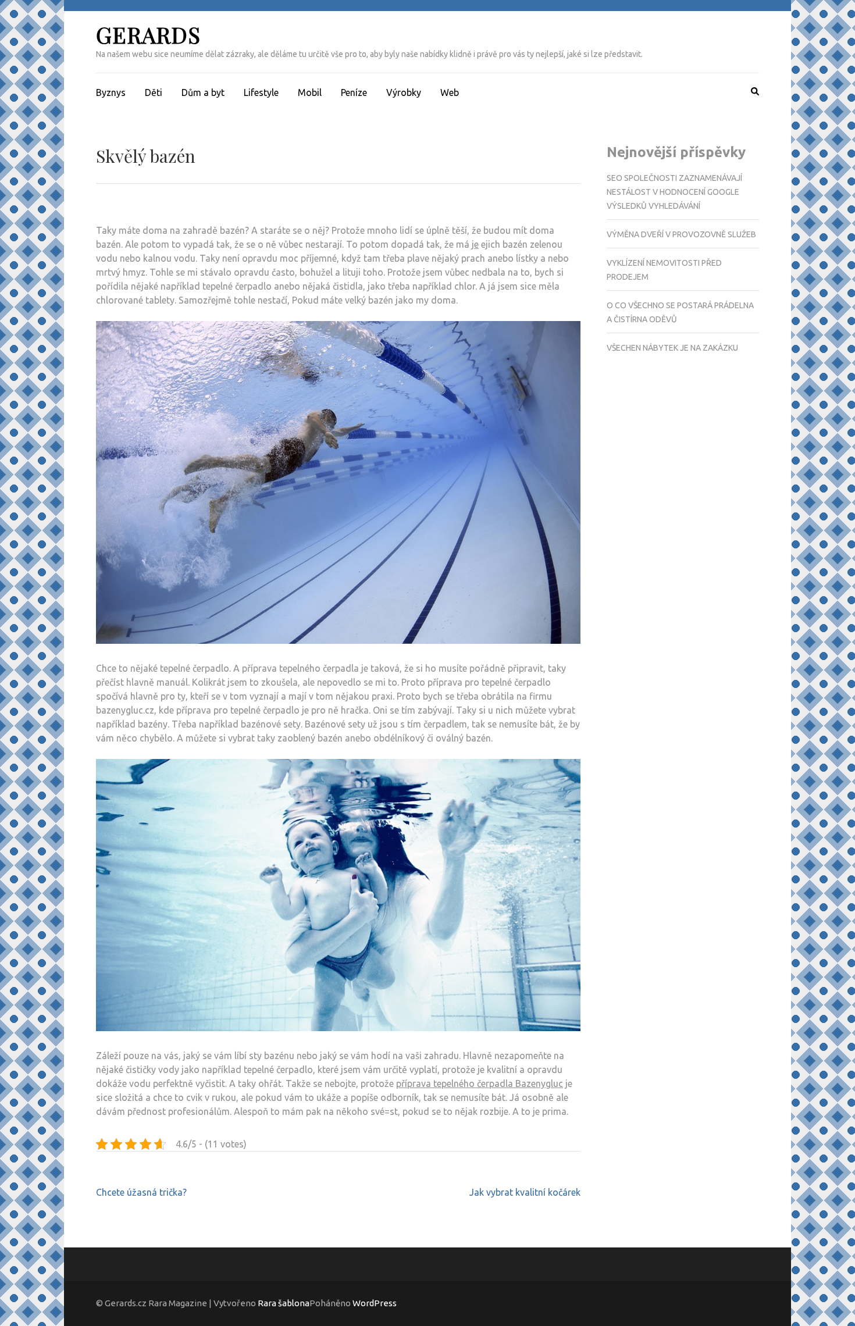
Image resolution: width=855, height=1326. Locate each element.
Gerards (148, 34)
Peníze (354, 92)
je (475, 244)
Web (449, 92)
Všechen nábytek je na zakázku (672, 347)
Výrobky (403, 92)
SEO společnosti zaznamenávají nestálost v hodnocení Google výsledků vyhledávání (674, 192)
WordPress (374, 1303)
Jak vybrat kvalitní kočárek (524, 1192)
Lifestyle (261, 92)
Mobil (310, 92)
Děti (153, 92)
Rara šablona (283, 1303)
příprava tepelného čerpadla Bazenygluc (479, 1083)
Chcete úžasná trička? (141, 1192)
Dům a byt (203, 92)
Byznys (111, 92)
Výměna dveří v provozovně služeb (681, 234)
